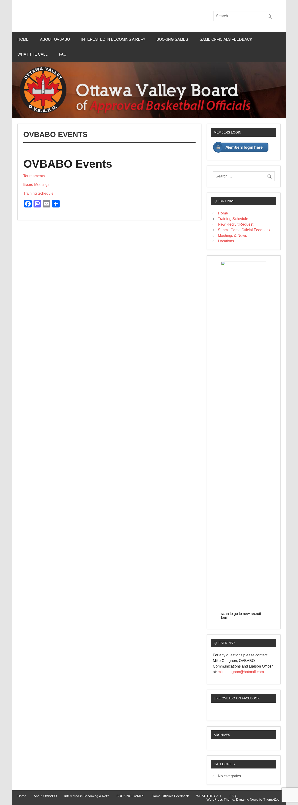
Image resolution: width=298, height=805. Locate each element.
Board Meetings (36, 185)
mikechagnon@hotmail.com (241, 672)
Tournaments (34, 176)
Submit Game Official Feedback (244, 230)
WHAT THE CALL (32, 54)
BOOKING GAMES (172, 39)
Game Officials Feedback (226, 39)
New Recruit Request (235, 224)
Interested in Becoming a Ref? (113, 39)
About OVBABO (55, 39)
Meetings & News (232, 235)
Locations (226, 241)
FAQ (62, 54)
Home (23, 39)
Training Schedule (38, 193)
